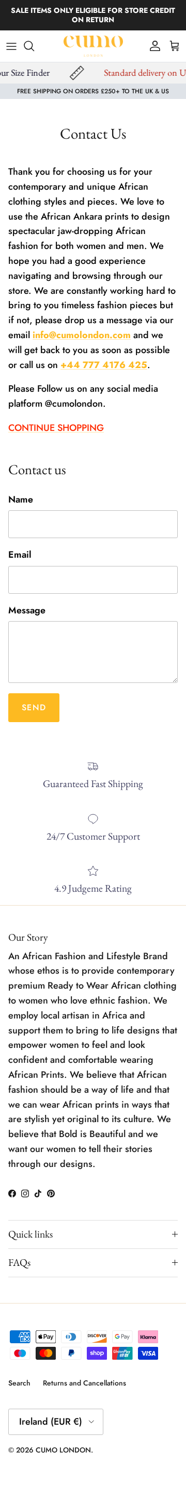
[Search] (34, 46)
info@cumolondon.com (82, 335)
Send (34, 707)
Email (20, 554)
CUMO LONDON (63, 1450)
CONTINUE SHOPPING (56, 428)
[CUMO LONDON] (93, 46)
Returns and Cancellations (84, 1383)
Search (19, 1383)
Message (26, 610)
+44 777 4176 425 (103, 365)
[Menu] (11, 46)
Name (20, 499)
